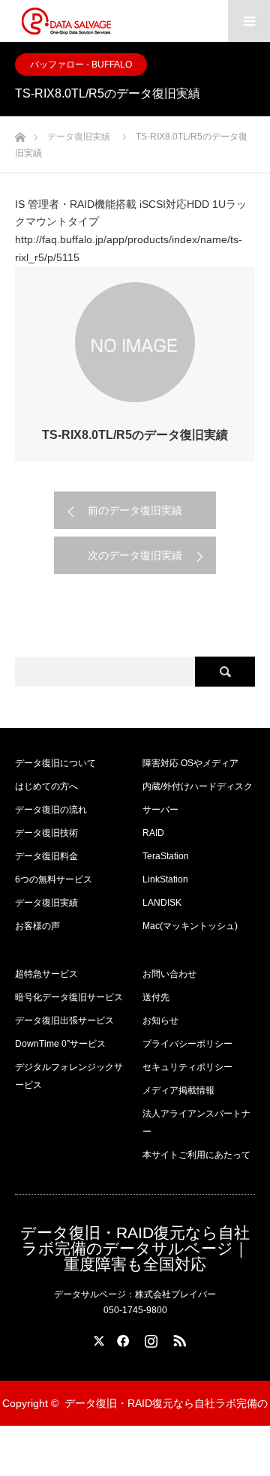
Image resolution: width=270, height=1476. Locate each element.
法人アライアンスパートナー (196, 1122)
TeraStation (165, 856)
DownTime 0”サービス (60, 1044)
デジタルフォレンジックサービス (69, 1076)
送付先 (156, 997)
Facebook (121, 1338)
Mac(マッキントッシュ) (190, 926)
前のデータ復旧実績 (135, 510)
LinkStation (165, 879)
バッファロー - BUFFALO (81, 64)
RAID (153, 833)
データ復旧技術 (46, 833)
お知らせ (160, 1020)
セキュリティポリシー (187, 1067)
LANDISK (162, 902)
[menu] (249, 21)
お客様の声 (37, 926)
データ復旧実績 (46, 902)
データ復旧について (55, 763)
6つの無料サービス (53, 879)
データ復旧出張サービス (64, 1020)
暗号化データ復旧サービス (69, 997)
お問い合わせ (169, 974)
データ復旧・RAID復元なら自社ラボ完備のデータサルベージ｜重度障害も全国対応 (135, 1248)
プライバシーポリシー (187, 1044)
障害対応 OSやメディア (190, 763)
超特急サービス (46, 974)
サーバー (160, 809)
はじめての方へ (46, 786)
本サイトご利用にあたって (196, 1155)
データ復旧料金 (46, 856)
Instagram (149, 1338)
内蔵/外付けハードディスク (197, 786)
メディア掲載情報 (178, 1090)
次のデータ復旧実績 (135, 555)
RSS (177, 1338)
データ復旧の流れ (51, 809)
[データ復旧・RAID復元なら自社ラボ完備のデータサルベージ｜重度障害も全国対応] (66, 21)
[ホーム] (20, 133)
